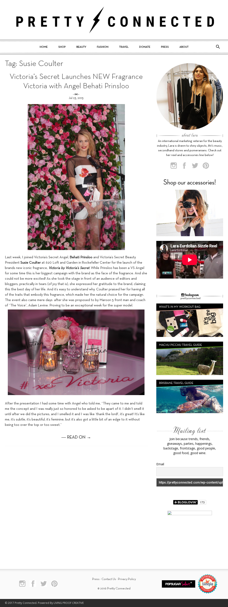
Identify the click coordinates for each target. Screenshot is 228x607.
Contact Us (109, 579)
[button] (217, 47)
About (184, 47)
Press (165, 47)
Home (44, 47)
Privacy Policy (127, 579)
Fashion (102, 47)
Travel (123, 47)
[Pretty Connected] (114, 20)
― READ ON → (76, 437)
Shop (62, 47)
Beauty (81, 47)
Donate (144, 47)
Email (160, 464)
